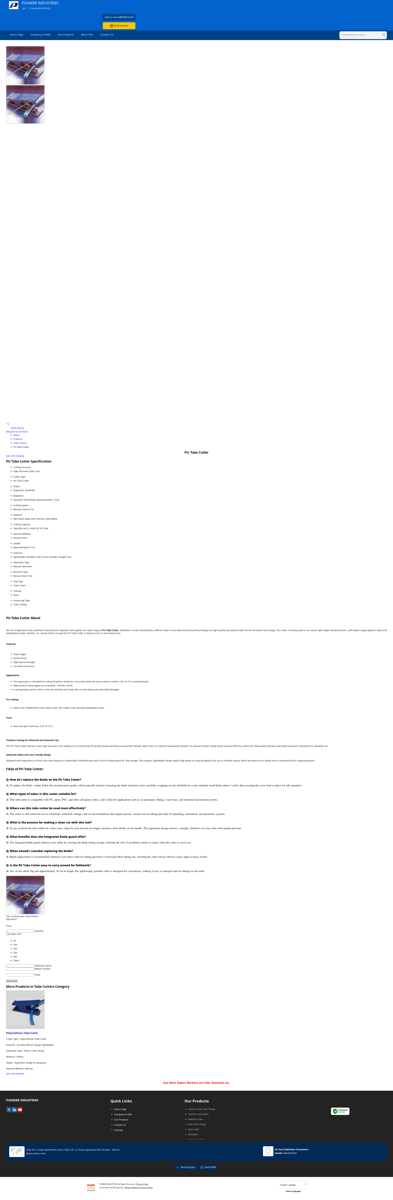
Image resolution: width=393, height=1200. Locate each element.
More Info (87, 34)
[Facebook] (8, 1111)
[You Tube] (20, 1111)
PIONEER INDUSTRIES (40, 5)
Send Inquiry (120, 25)
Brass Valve (193, 1129)
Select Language (293, 1191)
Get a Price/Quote (15, 455)
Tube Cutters (20, 442)
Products (17, 439)
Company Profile (41, 34)
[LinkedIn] (14, 1111)
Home (16, 435)
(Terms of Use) (142, 1184)
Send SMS (210, 1167)
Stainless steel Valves (198, 1114)
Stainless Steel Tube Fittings (201, 1109)
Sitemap (118, 1130)
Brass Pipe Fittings (197, 1124)
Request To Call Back (16, 431)
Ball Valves (193, 1134)
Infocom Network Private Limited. (139, 1187)
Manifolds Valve (195, 1119)
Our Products (66, 34)
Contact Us (107, 34)
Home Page (16, 34)
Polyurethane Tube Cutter (22, 1033)
